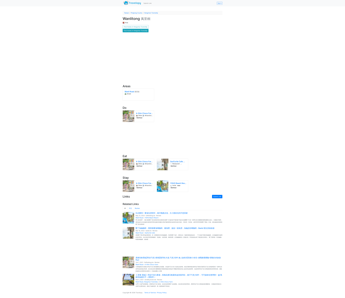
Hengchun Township (151, 13)
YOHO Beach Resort (151, 218)
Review (137, 208)
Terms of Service (150, 292)
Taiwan (126, 13)
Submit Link (148, 3)
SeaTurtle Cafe (150, 233)
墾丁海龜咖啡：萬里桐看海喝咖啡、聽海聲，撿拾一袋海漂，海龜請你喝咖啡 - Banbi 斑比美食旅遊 (175, 228)
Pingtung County (136, 13)
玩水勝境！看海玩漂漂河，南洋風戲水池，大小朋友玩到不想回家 (162, 213)
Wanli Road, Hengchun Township (147, 282)
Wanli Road (139, 218)
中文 (130, 208)
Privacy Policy (162, 292)
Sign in (220, 3)
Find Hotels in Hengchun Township (135, 27)
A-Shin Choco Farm (151, 264)
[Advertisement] (172, 67)
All (125, 208)
